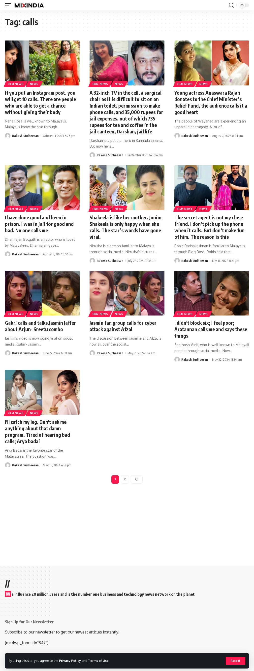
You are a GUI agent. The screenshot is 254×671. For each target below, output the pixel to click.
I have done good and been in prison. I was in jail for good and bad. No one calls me (39, 223)
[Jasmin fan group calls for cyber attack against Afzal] (127, 293)
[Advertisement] (127, 521)
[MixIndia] (29, 5)
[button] (235, 661)
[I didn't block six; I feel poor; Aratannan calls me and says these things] (211, 293)
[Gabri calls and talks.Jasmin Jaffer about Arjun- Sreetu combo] (42, 293)
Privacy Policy (70, 661)
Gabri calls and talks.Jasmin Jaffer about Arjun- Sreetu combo (40, 325)
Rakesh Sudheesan (25, 136)
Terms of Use (98, 661)
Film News (15, 83)
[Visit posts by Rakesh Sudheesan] (7, 135)
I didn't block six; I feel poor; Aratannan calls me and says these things (210, 329)
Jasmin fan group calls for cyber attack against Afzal (123, 325)
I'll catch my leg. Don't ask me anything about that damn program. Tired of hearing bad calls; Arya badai (37, 431)
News (34, 83)
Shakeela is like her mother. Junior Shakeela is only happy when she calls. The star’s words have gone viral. (126, 227)
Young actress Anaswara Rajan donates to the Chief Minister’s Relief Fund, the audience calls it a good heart (210, 102)
